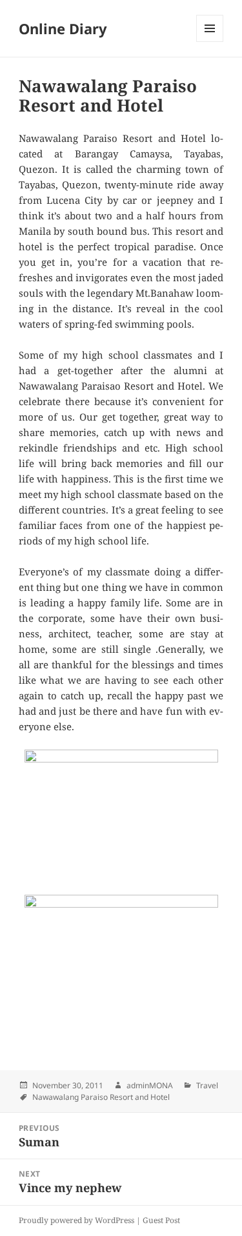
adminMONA (149, 1085)
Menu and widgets (210, 41)
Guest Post (161, 1220)
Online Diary (63, 28)
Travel (207, 1085)
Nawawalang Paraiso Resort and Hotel (101, 1096)
